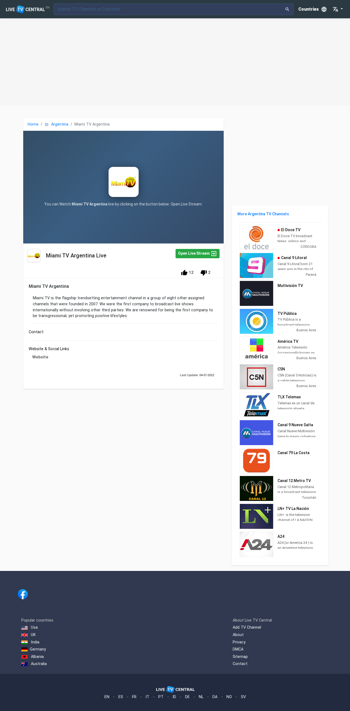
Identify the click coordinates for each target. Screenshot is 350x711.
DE (187, 697)
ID (174, 697)
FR (134, 697)
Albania (37, 656)
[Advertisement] (175, 62)
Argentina (59, 124)
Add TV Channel (247, 627)
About (238, 634)
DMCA (238, 649)
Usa (34, 627)
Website (40, 357)
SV (243, 697)
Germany (38, 649)
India (34, 642)
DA (214, 697)
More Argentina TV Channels (263, 214)
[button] (338, 9)
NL (201, 697)
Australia (38, 663)
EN (106, 697)
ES (120, 697)
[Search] (287, 9)
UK (33, 634)
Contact (240, 663)
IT (147, 697)
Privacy (239, 642)
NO (229, 697)
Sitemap (240, 656)
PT (161, 697)
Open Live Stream (194, 253)
